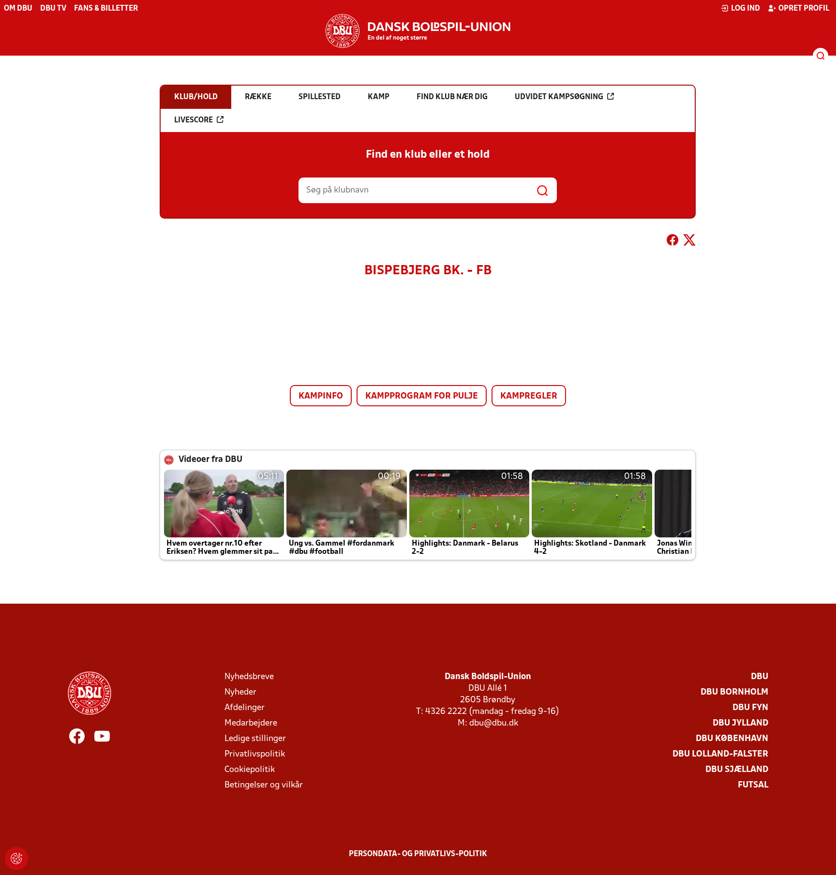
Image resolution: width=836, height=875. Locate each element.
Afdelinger (244, 708)
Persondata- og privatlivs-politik (418, 854)
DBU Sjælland (736, 770)
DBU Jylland (740, 723)
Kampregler (528, 396)
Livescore (193, 120)
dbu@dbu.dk (493, 723)
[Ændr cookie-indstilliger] (16, 858)
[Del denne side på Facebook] (672, 242)
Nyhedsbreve (249, 677)
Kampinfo (321, 396)
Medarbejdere (250, 723)
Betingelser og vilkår (263, 785)
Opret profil (803, 8)
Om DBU (18, 8)
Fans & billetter (106, 8)
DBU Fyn (750, 708)
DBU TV (53, 8)
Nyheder (240, 692)
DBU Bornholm (734, 692)
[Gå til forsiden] (418, 31)
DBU (759, 677)
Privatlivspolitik (254, 754)
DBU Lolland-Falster (720, 754)
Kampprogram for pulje (421, 396)
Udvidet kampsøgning (559, 97)
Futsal (753, 785)
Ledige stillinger (255, 739)
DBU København (732, 739)
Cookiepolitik (249, 770)
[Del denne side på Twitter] (689, 242)
